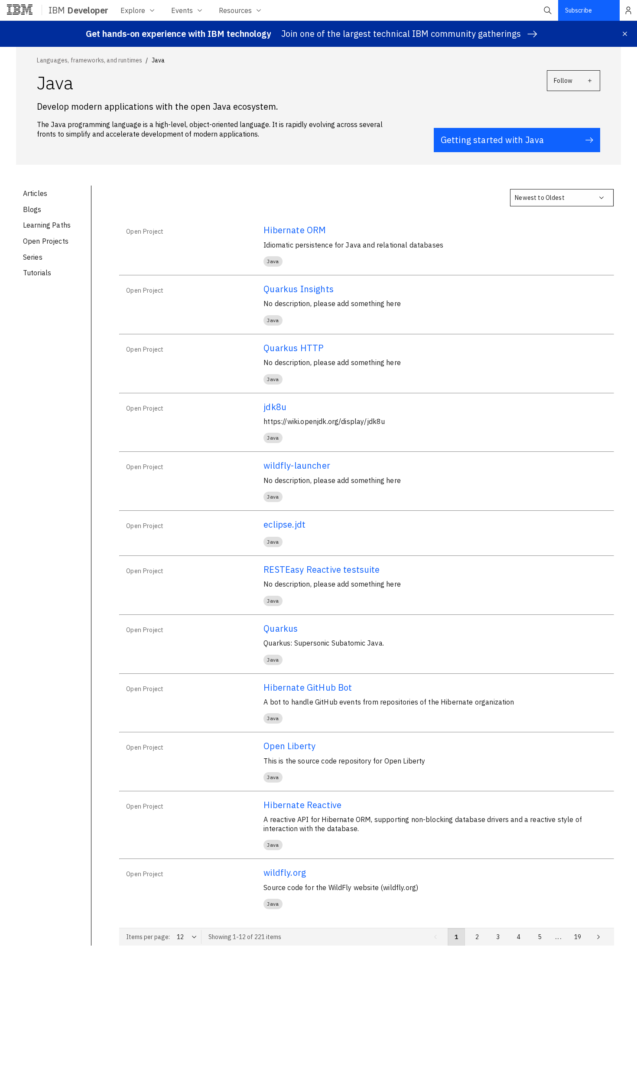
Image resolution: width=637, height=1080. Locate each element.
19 (577, 937)
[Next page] (598, 937)
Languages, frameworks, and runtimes (90, 60)
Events (182, 10)
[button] (547, 10)
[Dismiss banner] (625, 33)
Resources (235, 10)
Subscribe (578, 10)
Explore (132, 10)
